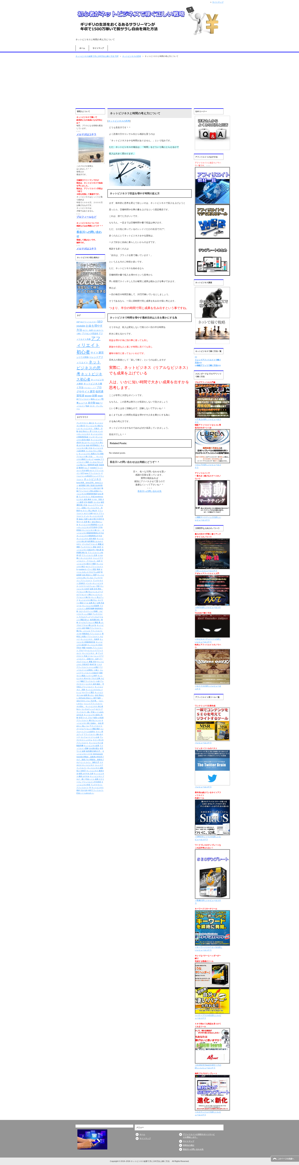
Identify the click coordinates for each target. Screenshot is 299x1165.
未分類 (91, 402)
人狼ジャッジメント (95, 594)
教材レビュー (96, 399)
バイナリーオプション (87, 586)
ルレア (86, 468)
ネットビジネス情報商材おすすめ (89, 536)
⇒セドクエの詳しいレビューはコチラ (208, 687)
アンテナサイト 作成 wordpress (91, 496)
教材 (98, 569)
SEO (99, 321)
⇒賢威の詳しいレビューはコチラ (208, 901)
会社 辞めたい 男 (85, 431)
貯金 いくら (90, 779)
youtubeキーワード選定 (87, 569)
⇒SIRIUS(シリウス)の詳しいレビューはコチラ (208, 838)
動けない (83, 465)
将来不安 (93, 664)
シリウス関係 (82, 357)
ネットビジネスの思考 (119, 121)
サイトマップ (98, 48)
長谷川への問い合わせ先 (193, 1149)
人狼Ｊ (96, 670)
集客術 (81, 468)
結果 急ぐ (92, 603)
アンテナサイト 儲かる (85, 423)
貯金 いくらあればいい (85, 793)
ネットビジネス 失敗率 (89, 639)
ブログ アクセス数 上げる (86, 625)
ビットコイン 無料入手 (89, 762)
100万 (99, 547)
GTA (85, 502)
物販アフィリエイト (88, 681)
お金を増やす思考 (95, 519)
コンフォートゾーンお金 (89, 737)
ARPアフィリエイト (96, 790)
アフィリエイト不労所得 (91, 782)
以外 (86, 790)
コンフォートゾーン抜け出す (90, 488)
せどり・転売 (88, 330)
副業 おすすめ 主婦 (86, 773)
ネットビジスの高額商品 (88, 524)
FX (90, 787)
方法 (82, 790)
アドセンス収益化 (90, 333)
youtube (80, 326)
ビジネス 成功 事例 (83, 499)
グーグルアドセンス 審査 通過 (88, 729)
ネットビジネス (92, 479)
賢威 (87, 406)
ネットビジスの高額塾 (90, 606)
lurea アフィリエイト (92, 473)
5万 (80, 555)
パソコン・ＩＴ (90, 388)
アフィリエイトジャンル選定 (87, 667)
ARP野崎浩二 (95, 445)
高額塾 (90, 502)
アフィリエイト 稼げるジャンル (88, 720)
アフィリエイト (95, 726)
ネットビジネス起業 (91, 745)
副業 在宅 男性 (96, 589)
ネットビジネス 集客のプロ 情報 (91, 454)
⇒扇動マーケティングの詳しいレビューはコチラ (208, 518)
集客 (99, 698)
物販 (83, 648)
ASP (78, 322)
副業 (94, 395)
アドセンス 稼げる (83, 597)
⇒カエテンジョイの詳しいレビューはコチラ (208, 1113)
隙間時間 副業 (93, 465)
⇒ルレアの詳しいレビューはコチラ (208, 466)
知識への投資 (98, 717)
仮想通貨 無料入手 (94, 751)
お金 (98, 681)
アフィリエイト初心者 (88, 345)
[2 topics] (101, 530)
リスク (99, 664)
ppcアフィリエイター (88, 322)
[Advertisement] (149, 82)
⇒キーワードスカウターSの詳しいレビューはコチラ (208, 948)
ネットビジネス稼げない (88, 600)
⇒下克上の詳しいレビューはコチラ (208, 420)
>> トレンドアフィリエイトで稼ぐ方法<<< (208, 360)
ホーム (82, 48)
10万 (82, 473)
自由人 (81, 519)
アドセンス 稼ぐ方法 (86, 456)
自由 (87, 445)
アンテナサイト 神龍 (88, 547)
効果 (86, 519)
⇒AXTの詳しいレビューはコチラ (208, 608)
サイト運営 (97, 352)
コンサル (96, 502)
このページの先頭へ (285, 1159)
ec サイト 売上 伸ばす (88, 510)
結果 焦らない (89, 695)
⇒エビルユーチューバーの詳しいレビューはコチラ (208, 640)
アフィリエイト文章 (89, 555)
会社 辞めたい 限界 (89, 575)
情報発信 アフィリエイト (91, 634)
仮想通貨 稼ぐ (95, 620)
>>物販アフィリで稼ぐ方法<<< (208, 365)
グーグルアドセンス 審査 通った (91, 622)
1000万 (83, 771)
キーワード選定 (88, 692)
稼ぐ (89, 522)
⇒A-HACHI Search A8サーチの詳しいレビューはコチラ (208, 1066)
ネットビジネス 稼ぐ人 (91, 530)
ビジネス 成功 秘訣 (93, 684)
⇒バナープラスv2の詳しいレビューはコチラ (208, 1016)
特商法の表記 (188, 1145)
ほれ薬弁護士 (94, 748)
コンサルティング (88, 709)
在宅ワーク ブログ (86, 717)
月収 (98, 586)
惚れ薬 (98, 550)
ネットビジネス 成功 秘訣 (86, 538)
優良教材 (88, 396)
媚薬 (94, 564)
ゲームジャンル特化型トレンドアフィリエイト (90, 476)
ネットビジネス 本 (89, 653)
